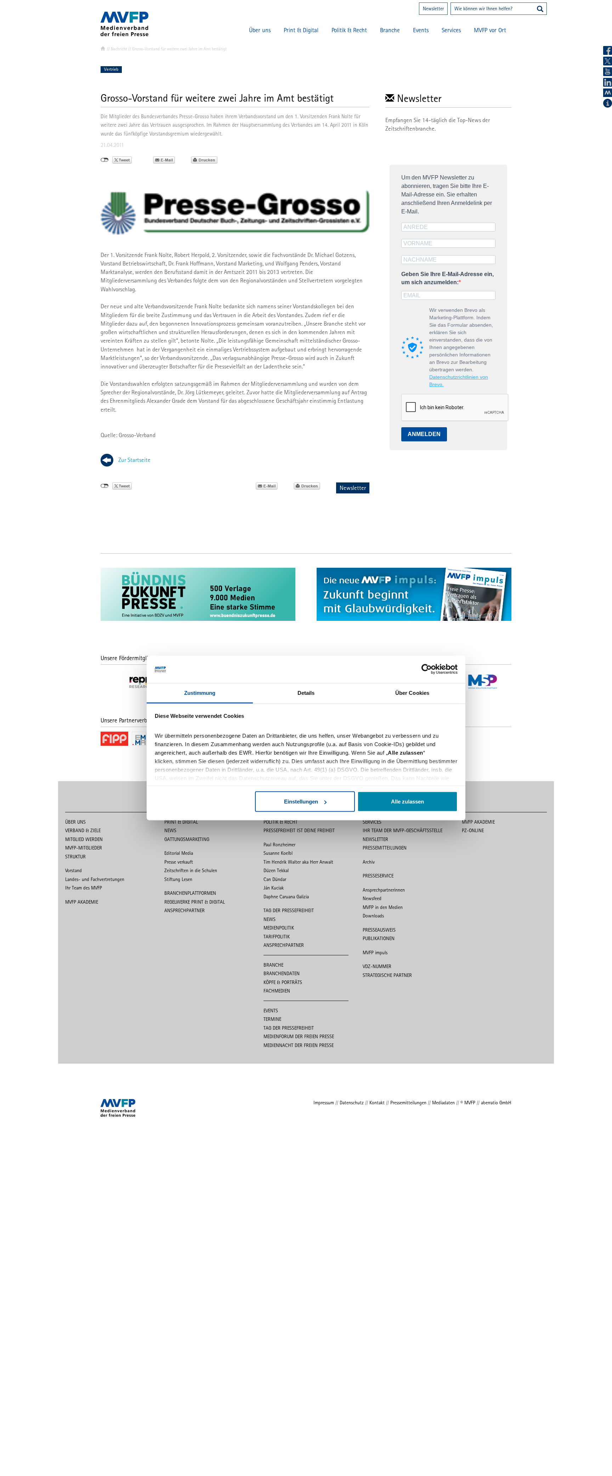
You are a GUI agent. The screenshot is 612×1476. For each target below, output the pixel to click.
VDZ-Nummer (377, 966)
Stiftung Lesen (178, 879)
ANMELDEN (424, 434)
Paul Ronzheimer (279, 844)
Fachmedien (277, 991)
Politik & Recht (349, 30)
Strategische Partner (387, 975)
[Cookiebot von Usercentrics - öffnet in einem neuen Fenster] (427, 669)
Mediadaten (443, 1102)
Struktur (75, 856)
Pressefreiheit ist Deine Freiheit (299, 830)
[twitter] (607, 61)
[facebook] (607, 50)
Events (421, 30)
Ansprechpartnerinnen (384, 890)
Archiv (369, 862)
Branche (390, 30)
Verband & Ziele (83, 830)
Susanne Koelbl (278, 853)
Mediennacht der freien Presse (299, 1045)
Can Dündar (275, 879)
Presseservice (378, 876)
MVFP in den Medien (383, 907)
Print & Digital (301, 30)
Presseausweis (379, 930)
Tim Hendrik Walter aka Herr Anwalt (298, 862)
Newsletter (433, 8)
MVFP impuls (375, 952)
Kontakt (377, 1102)
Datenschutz (352, 1102)
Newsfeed (372, 898)
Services (451, 30)
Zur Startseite (134, 459)
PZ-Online (473, 830)
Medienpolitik (279, 928)
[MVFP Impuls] (607, 92)
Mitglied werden (84, 839)
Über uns (260, 30)
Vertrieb (111, 69)
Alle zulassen (407, 802)
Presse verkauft (178, 862)
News (170, 830)
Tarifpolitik (277, 936)
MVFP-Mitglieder (83, 848)
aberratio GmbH (496, 1102)
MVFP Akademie (81, 902)
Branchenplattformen (190, 893)
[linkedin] (607, 82)
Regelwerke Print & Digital (194, 902)
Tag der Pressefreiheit (289, 910)
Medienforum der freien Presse (299, 1036)
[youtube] (607, 71)
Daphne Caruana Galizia (286, 896)
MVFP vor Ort (490, 30)
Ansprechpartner (184, 910)
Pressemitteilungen (385, 848)
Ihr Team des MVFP (83, 888)
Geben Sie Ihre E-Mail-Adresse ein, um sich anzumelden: (447, 278)
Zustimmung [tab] (200, 693)
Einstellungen (301, 802)
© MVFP (467, 1102)
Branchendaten (282, 973)
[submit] (540, 9)
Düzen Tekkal (276, 870)
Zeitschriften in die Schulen (190, 870)
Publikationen (379, 938)
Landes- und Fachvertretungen (94, 879)
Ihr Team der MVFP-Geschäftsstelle (402, 830)
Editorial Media (178, 853)
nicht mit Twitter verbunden (105, 160)
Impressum (323, 1102)
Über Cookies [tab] (412, 693)
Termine (272, 1019)
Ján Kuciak (274, 888)
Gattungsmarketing (186, 839)
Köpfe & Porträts (283, 982)
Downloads (373, 916)
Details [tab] (306, 693)
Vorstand (73, 870)
